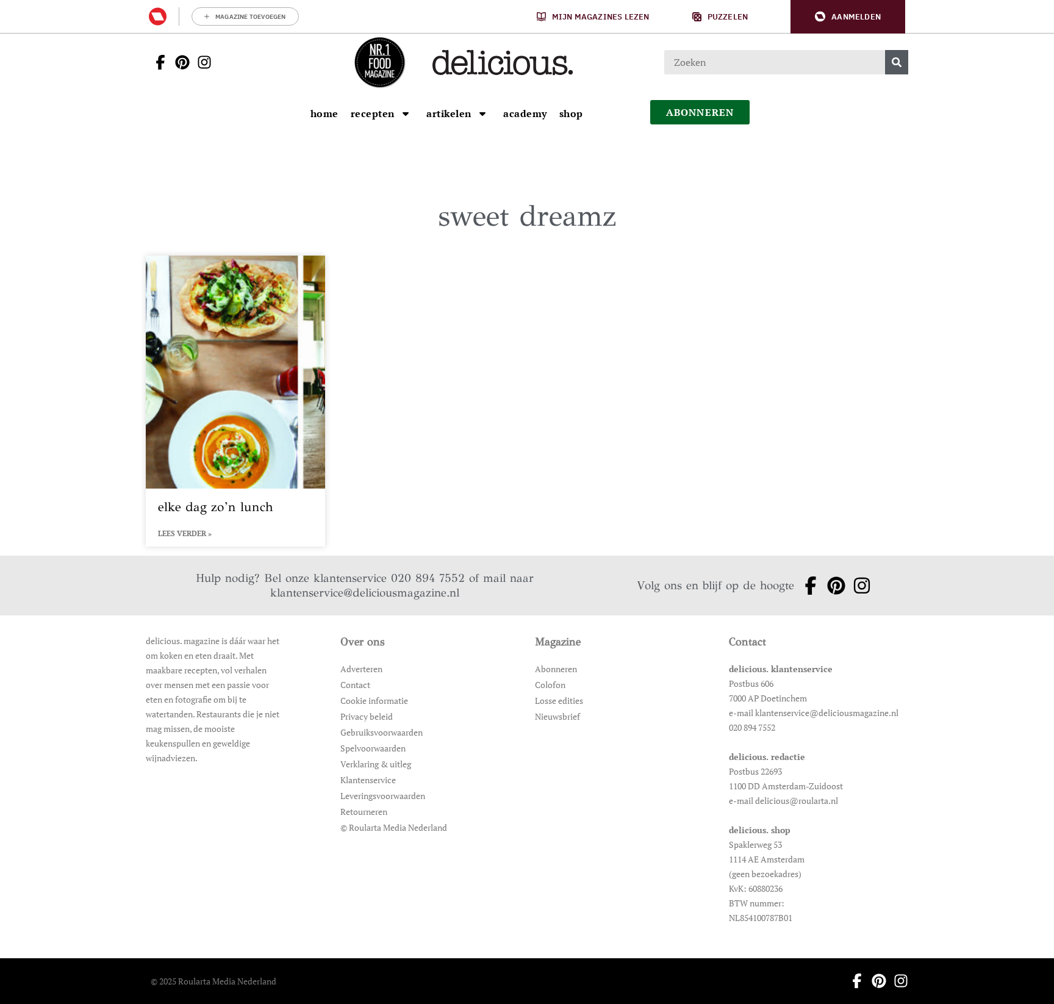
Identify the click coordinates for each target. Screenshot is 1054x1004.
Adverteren (361, 669)
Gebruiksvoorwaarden (381, 732)
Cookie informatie (374, 700)
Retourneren (363, 811)
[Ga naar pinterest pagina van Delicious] (179, 62)
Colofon (550, 684)
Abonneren (556, 669)
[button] (847, 17)
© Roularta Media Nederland (393, 827)
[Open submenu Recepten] (405, 113)
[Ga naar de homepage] (379, 62)
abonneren (700, 112)
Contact (355, 684)
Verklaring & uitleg (375, 764)
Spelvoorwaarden (373, 748)
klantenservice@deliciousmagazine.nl (364, 593)
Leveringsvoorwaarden (382, 795)
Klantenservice (368, 780)
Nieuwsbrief (557, 716)
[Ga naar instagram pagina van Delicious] (201, 62)
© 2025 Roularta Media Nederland (213, 981)
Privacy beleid (366, 716)
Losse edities (559, 700)
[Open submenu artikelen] (482, 113)
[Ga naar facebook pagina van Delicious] (157, 62)
